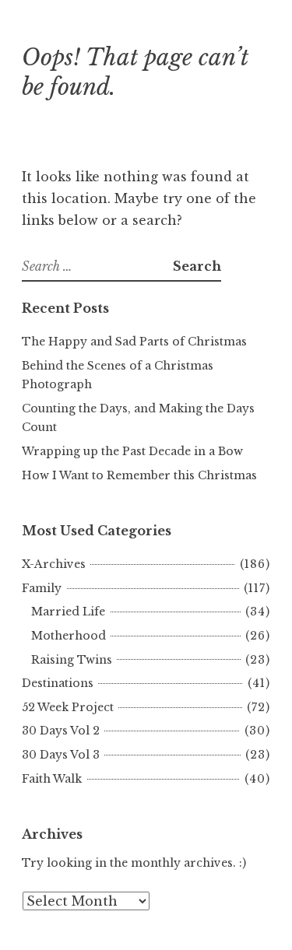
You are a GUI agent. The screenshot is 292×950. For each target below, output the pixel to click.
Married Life (68, 612)
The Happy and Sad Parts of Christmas (134, 342)
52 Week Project (68, 707)
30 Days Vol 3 (61, 755)
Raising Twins (71, 660)
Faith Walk (52, 779)
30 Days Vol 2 (61, 731)
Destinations (57, 683)
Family (42, 588)
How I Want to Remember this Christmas (139, 475)
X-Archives (54, 564)
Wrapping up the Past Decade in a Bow (132, 451)
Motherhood (68, 636)
